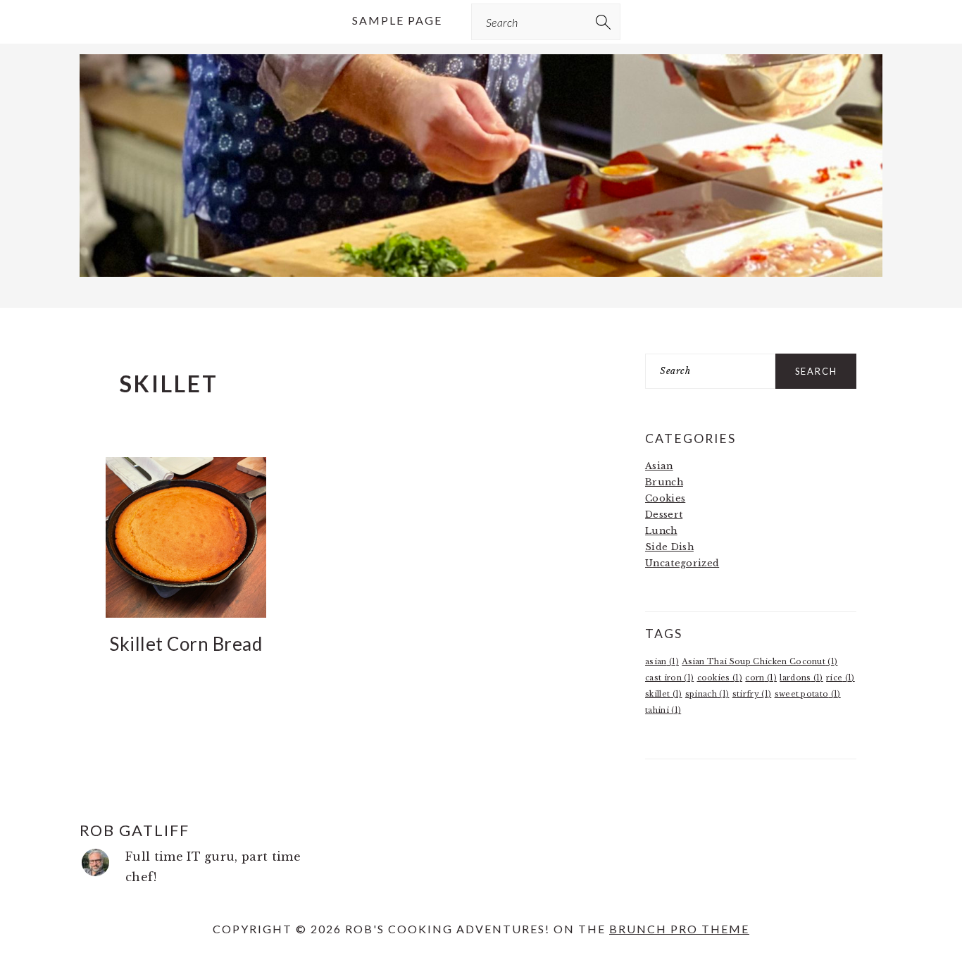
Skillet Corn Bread (185, 644)
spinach (707, 694)
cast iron (669, 678)
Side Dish (669, 547)
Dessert (663, 514)
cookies (720, 678)
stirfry (752, 694)
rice (840, 678)
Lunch (661, 530)
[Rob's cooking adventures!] (481, 278)
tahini (663, 710)
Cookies (665, 498)
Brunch (664, 482)
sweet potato (808, 694)
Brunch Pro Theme (679, 928)
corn (761, 678)
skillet (663, 694)
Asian (659, 466)
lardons (801, 678)
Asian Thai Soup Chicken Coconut (759, 661)
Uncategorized (682, 563)
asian (662, 661)
